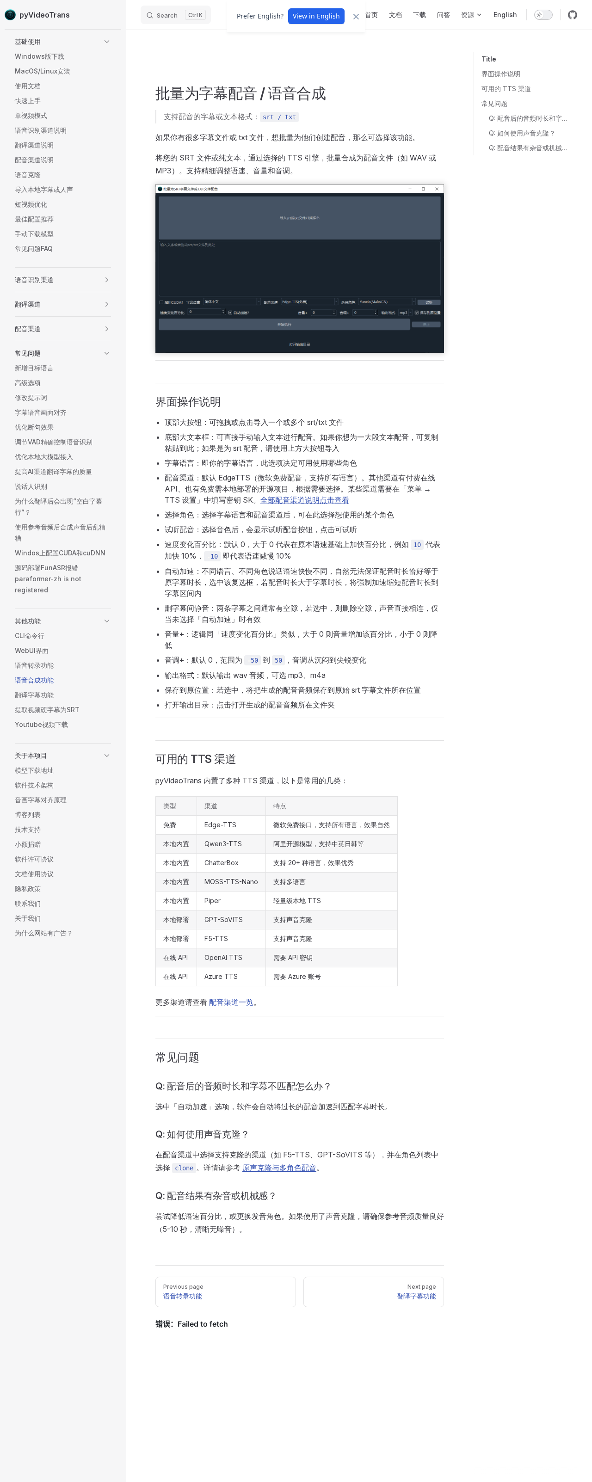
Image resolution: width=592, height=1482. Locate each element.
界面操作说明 (500, 74)
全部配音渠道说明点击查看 (304, 499)
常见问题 (494, 103)
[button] (63, 41)
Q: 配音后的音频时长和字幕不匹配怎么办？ (529, 118)
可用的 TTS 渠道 (506, 88)
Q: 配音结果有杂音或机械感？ (529, 148)
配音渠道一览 (231, 1002)
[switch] (543, 15)
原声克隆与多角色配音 (279, 1167)
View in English (316, 16)
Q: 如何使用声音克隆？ (522, 133)
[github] (572, 14)
